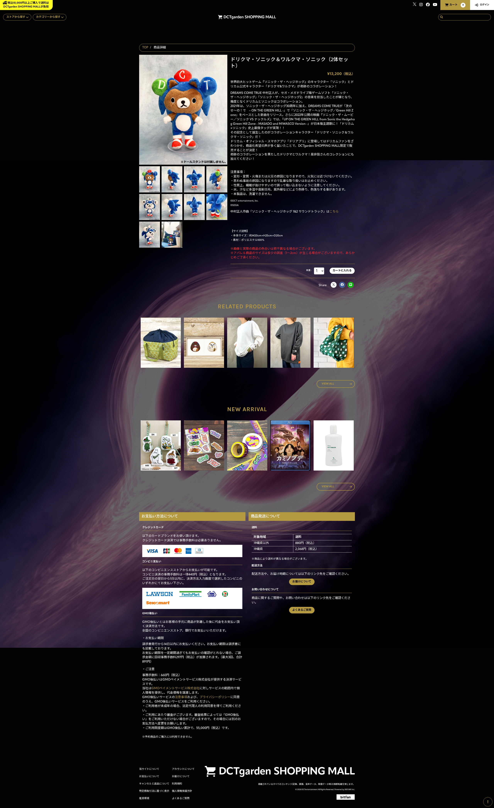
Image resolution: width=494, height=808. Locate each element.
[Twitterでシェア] (334, 285)
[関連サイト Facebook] (427, 5)
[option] (160, 343)
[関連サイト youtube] (435, 5)
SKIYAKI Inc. (350, 789)
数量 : (308, 270)
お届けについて (301, 581)
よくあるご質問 (301, 610)
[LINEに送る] (351, 285)
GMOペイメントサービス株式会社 (175, 688)
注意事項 (181, 697)
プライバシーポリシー (215, 697)
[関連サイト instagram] (421, 5)
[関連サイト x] (414, 5)
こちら (334, 211)
